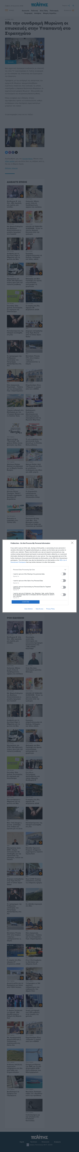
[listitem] (39, 570)
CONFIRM (25, 602)
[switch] (63, 574)
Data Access (39, 609)
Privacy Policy (50, 609)
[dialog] (39, 576)
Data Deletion (28, 609)
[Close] (73, 543)
